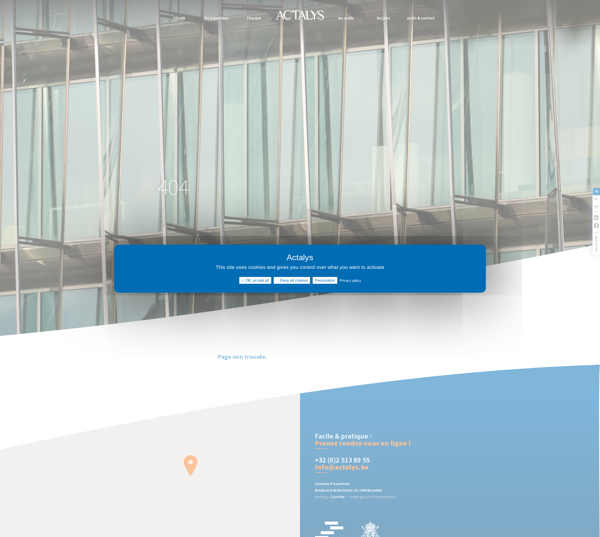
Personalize (325, 280)
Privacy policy (350, 280)
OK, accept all (257, 280)
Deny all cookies (293, 280)
